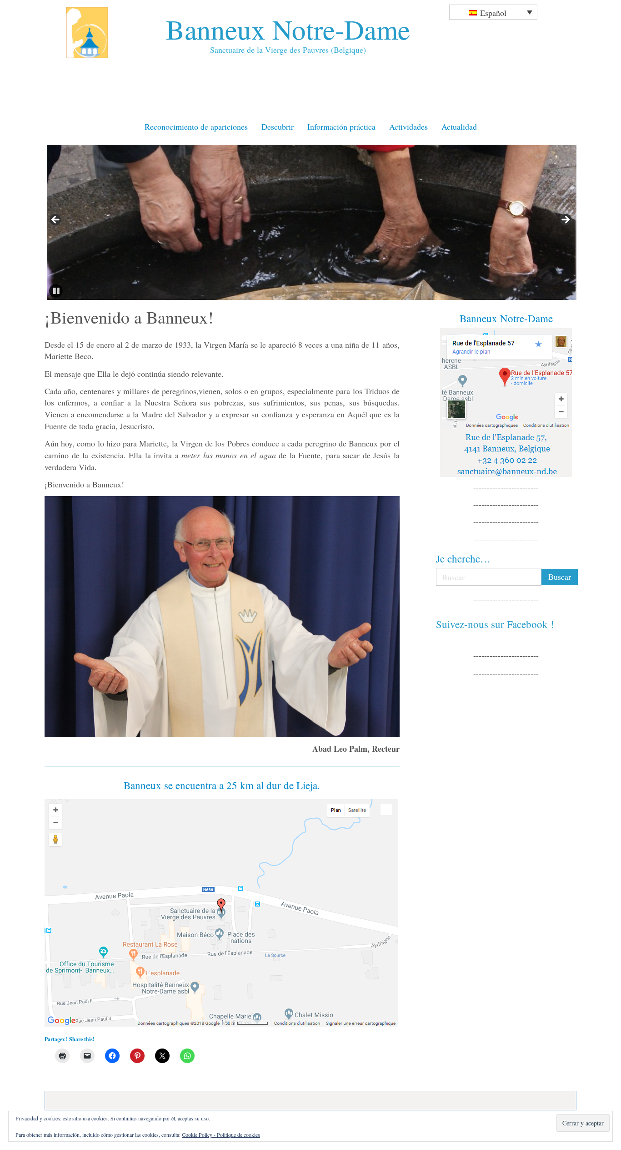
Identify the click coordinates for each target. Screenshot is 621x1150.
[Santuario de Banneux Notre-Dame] (222, 913)
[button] (56, 291)
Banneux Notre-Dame (288, 28)
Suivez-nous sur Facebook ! (495, 624)
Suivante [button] (565, 220)
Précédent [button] (56, 220)
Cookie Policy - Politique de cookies (221, 1134)
